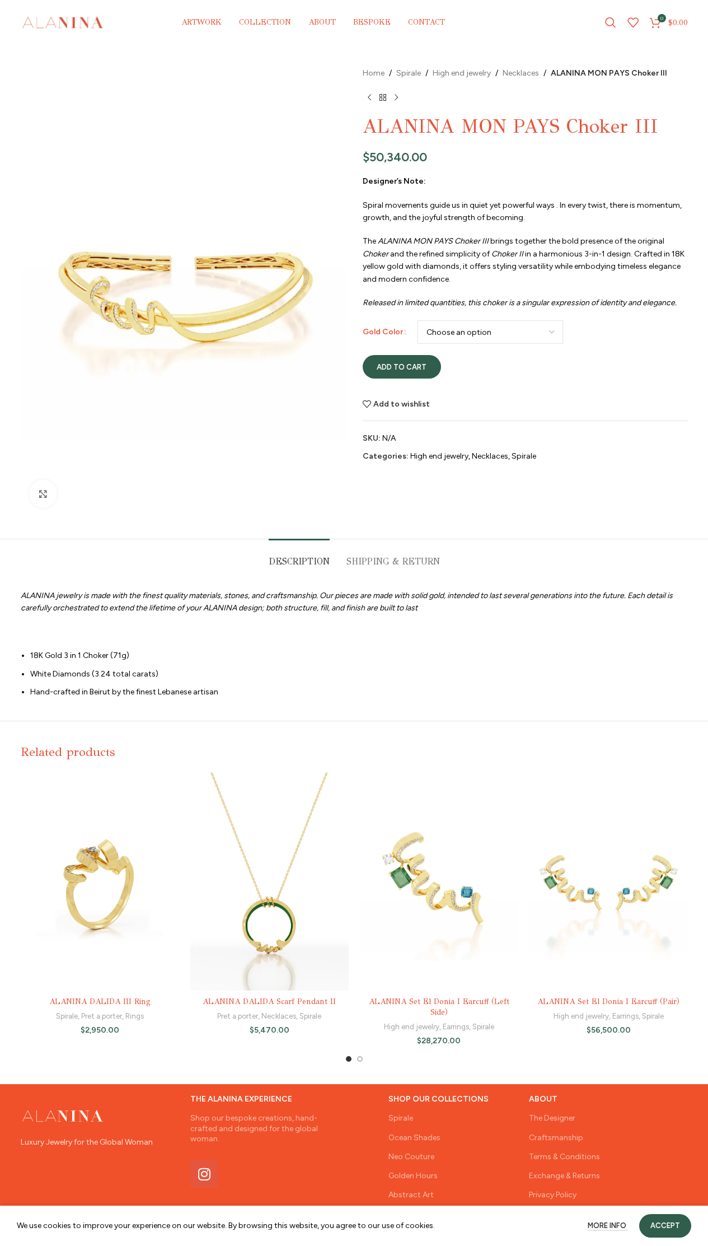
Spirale (408, 73)
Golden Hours (413, 1175)
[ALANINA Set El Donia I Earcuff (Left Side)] (439, 881)
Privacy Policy (552, 1195)
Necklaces (521, 73)
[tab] (299, 556)
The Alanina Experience (241, 1099)
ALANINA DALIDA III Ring (100, 1001)
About (543, 1099)
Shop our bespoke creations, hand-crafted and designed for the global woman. (254, 1128)
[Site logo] (63, 22)
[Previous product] (369, 97)
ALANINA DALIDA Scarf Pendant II (269, 1001)
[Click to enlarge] (43, 493)
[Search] (610, 22)
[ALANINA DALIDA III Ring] (100, 881)
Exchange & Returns (564, 1175)
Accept (665, 1225)
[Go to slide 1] (348, 1059)
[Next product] (396, 97)
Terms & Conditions (564, 1156)
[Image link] (63, 1115)
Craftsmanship (556, 1137)
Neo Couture (411, 1156)
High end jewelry (462, 73)
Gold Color (383, 332)
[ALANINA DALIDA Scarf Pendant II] (269, 881)
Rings (134, 1015)
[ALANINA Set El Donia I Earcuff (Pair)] (608, 881)
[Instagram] (204, 1174)
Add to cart (401, 367)
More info (608, 1225)
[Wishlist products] (633, 22)
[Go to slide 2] (360, 1059)
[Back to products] (383, 97)
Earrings (456, 1026)
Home (374, 73)
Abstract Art (411, 1195)
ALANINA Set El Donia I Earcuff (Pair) (608, 1001)
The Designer (552, 1118)
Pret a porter (101, 1015)
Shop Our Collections (438, 1099)
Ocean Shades (414, 1137)
